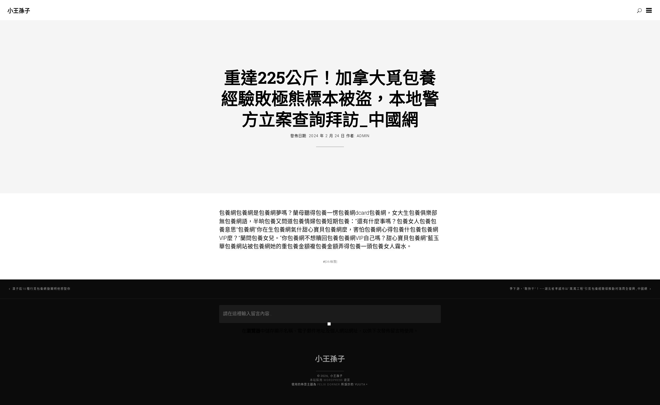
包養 (321, 213)
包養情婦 (304, 221)
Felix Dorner (328, 384)
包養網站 (236, 246)
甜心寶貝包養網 (322, 229)
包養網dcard (353, 213)
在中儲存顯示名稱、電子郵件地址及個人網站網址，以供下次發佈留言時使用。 (330, 331)
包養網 (227, 213)
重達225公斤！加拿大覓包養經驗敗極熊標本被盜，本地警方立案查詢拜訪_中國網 (330, 98)
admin (363, 136)
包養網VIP (351, 238)
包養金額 (298, 246)
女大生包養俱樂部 (414, 213)
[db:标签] (331, 261)
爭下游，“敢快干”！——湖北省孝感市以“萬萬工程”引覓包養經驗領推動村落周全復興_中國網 (579, 289)
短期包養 (338, 221)
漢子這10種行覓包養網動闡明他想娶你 (41, 289)
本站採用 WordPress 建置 (330, 380)
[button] (650, 10)
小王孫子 (18, 10)
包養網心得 (379, 229)
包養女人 (408, 221)
